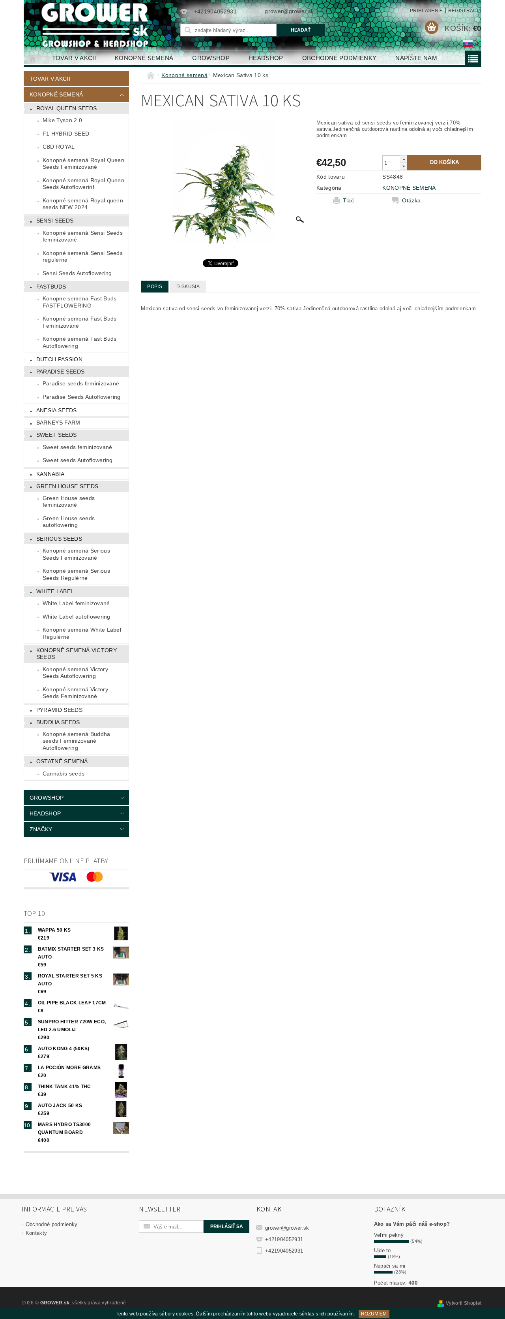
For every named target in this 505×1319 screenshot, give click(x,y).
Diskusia (188, 286)
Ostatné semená (62, 761)
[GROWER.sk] (98, 25)
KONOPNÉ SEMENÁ (409, 188)
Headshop (266, 58)
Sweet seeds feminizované (77, 447)
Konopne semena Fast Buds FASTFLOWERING (80, 302)
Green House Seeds (67, 486)
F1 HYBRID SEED (66, 133)
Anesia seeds (56, 410)
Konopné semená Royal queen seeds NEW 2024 (83, 204)
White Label (55, 591)
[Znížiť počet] (403, 166)
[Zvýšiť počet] (403, 159)
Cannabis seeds (63, 773)
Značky (41, 829)
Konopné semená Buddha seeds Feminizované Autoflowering (76, 741)
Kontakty (36, 1233)
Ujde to (382, 1250)
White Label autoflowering (76, 616)
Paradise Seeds (60, 371)
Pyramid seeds (59, 710)
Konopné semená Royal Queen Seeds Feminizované (83, 163)
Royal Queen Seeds (66, 108)
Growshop (211, 58)
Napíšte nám (416, 58)
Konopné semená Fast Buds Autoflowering (80, 342)
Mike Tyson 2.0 (62, 120)
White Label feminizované (76, 603)
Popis (154, 286)
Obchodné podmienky (339, 58)
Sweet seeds (56, 435)
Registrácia (465, 10)
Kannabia (50, 474)
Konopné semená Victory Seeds (76, 653)
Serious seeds (59, 539)
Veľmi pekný (389, 1235)
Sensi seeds (55, 220)
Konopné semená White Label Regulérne (82, 633)
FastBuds (51, 286)
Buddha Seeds (58, 722)
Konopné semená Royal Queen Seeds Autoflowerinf (83, 184)
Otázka (411, 200)
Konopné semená (144, 58)
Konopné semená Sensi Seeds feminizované (83, 236)
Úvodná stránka (33, 58)
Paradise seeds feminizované (81, 383)
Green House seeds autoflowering (69, 521)
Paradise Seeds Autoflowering (82, 397)
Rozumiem (374, 1314)
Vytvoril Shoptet (463, 1303)
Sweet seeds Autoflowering (78, 460)
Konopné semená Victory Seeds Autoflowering (75, 672)
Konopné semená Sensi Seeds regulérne (83, 256)
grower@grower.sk (287, 1228)
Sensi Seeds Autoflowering (77, 273)
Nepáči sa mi (390, 1266)
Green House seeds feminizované (69, 501)
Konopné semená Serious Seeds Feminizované (76, 554)
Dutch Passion (59, 359)
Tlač (348, 200)
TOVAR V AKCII (74, 58)
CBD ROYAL (59, 146)
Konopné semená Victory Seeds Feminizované (75, 693)
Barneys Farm (58, 422)
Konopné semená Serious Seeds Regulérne (76, 574)
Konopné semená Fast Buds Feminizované (80, 322)
